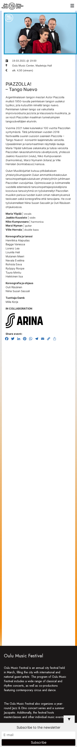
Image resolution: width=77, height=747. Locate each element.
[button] (72, 5)
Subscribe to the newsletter (38, 727)
